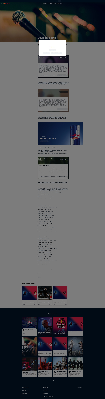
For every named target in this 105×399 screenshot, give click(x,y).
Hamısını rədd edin (46, 52)
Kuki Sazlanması (52, 50)
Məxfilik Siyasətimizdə (51, 46)
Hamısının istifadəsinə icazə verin (56, 52)
